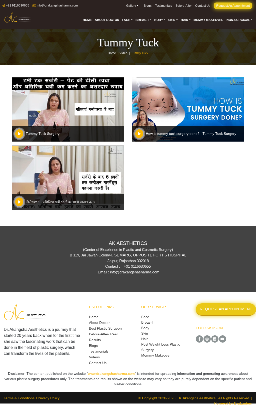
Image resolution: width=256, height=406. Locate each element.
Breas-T (147, 322)
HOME (87, 20)
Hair (144, 339)
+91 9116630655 (17, 5)
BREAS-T (142, 20)
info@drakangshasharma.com (57, 5)
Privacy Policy (49, 398)
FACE (126, 20)
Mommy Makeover (156, 355)
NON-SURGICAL (238, 20)
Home (112, 53)
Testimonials (163, 5)
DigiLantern (243, 403)
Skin (144, 333)
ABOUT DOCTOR (107, 20)
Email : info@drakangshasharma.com (129, 272)
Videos (94, 357)
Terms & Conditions (19, 398)
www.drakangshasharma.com (111, 374)
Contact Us (202, 5)
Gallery (131, 5)
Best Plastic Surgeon (105, 328)
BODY (158, 20)
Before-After (184, 5)
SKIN (172, 20)
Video (124, 53)
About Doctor (99, 323)
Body (145, 328)
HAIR (184, 20)
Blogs (148, 5)
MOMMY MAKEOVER (209, 20)
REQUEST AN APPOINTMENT (226, 309)
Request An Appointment (233, 5)
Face (145, 317)
